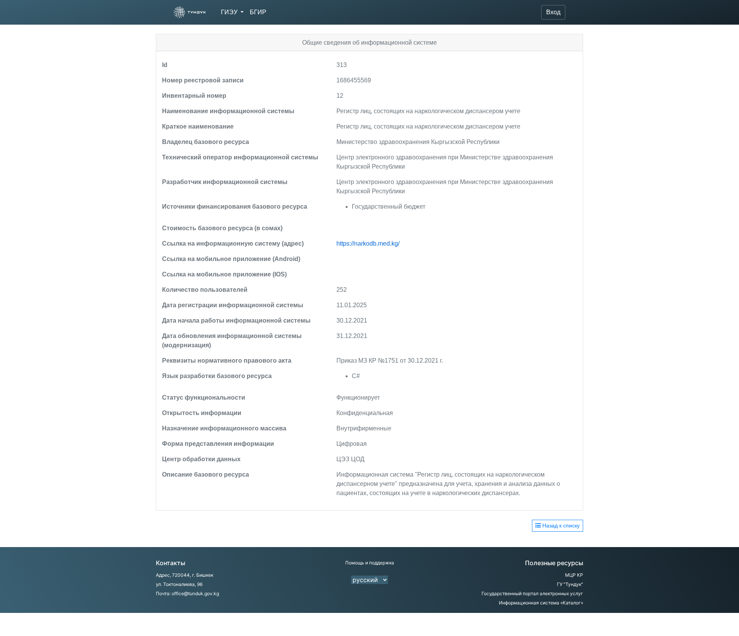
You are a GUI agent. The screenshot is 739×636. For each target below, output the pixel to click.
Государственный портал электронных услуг (532, 593)
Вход (553, 12)
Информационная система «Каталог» (541, 603)
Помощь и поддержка (369, 563)
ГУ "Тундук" (570, 584)
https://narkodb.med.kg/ (368, 243)
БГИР (258, 12)
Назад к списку (560, 525)
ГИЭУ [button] (230, 12)
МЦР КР (574, 575)
